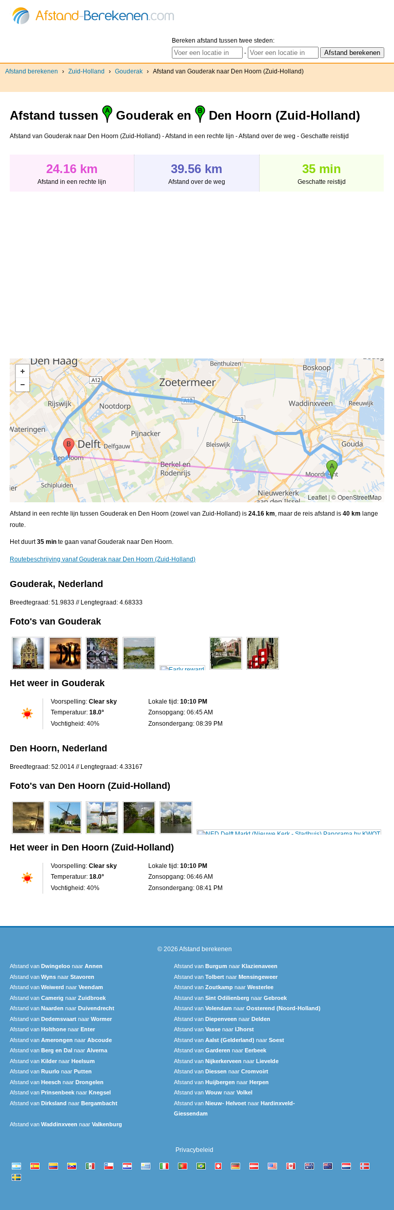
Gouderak (129, 71)
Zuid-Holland (86, 71)
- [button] (22, 384)
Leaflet (317, 497)
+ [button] (22, 371)
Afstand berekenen (31, 71)
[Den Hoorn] (28, 834)
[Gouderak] (28, 669)
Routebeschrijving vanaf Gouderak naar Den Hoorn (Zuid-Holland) (102, 559)
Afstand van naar (56, 966)
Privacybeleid (194, 1150)
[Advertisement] (96, 270)
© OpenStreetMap (356, 497)
